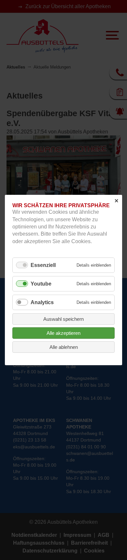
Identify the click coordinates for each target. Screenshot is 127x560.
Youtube (41, 284)
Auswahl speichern (63, 319)
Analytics (42, 302)
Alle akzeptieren (63, 333)
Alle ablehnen (63, 347)
